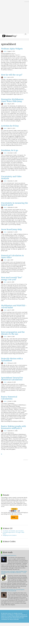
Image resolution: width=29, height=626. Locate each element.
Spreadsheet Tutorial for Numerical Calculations (12, 379)
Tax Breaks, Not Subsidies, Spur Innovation (13, 531)
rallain (5, 51)
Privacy (24, 613)
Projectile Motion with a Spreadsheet (12, 359)
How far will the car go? (11, 75)
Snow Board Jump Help (11, 229)
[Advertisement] (14, 17)
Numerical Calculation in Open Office (12, 256)
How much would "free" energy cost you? (11, 278)
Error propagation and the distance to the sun (13, 333)
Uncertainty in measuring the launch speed (14, 204)
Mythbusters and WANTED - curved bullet (14, 306)
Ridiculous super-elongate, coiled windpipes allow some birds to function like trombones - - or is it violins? (14, 572)
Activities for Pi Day (10, 126)
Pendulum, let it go (9, 150)
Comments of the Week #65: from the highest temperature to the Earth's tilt (12, 590)
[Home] (9, 36)
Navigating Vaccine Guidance (10, 535)
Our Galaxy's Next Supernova (8, 555)
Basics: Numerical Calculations (9, 398)
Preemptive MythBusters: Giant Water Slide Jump (12, 100)
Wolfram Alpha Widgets (12, 49)
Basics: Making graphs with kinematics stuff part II (13, 427)
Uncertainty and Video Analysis (11, 177)
